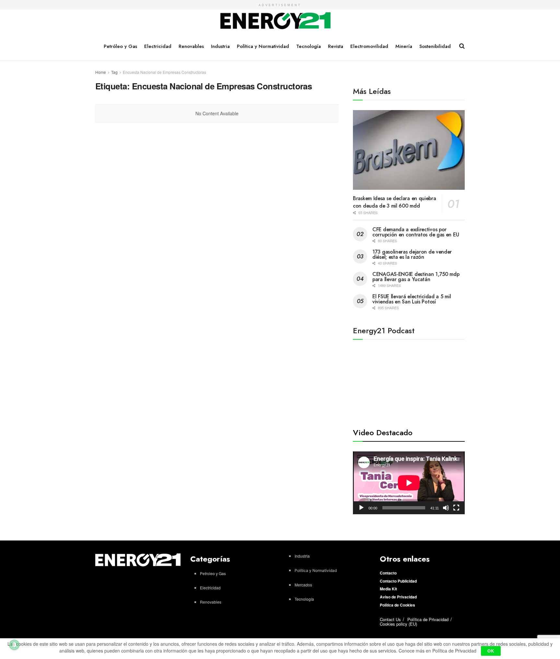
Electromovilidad (369, 46)
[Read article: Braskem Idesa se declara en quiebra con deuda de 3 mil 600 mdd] (409, 150)
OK (490, 651)
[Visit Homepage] (275, 21)
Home (100, 72)
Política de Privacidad (428, 619)
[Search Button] (462, 46)
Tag (114, 72)
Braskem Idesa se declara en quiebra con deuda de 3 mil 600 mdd (394, 202)
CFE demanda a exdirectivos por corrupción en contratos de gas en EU (415, 232)
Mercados (303, 584)
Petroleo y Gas (213, 573)
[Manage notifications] (14, 645)
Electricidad (157, 46)
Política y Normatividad (263, 46)
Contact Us (390, 619)
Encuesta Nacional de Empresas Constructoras (164, 72)
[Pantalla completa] (456, 508)
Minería (403, 46)
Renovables (191, 46)
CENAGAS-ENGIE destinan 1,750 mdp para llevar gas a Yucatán (415, 276)
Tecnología (308, 46)
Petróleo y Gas (120, 46)
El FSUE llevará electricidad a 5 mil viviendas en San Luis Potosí (411, 299)
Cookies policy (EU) (398, 624)
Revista (335, 46)
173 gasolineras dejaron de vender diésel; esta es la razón (412, 254)
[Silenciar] (446, 508)
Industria (220, 46)
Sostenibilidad (435, 46)
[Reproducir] (361, 508)
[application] (409, 482)
